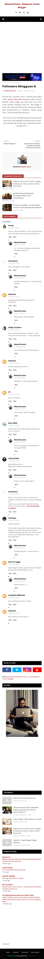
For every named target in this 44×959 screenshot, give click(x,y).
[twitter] (20, 12)
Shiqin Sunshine (14, 327)
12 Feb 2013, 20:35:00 (19, 278)
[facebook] (16, 12)
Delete (14, 237)
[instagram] (24, 12)
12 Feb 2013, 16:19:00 (19, 245)
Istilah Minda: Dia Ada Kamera (24, 798)
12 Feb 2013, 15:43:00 (13, 228)
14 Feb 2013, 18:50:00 (19, 581)
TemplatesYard (11, 956)
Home (4, 82)
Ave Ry (11, 225)
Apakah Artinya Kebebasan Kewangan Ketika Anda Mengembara (23, 195)
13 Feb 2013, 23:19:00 (19, 477)
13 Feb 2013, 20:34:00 (13, 494)
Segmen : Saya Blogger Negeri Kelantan (25, 841)
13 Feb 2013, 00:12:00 (13, 363)
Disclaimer (25, 952)
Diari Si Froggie (14, 562)
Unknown (12, 294)
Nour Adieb (12, 423)
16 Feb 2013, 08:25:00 (13, 613)
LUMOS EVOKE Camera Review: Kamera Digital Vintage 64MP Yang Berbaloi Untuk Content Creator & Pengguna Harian (21, 899)
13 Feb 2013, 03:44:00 (13, 394)
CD (9, 392)
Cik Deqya (12, 518)
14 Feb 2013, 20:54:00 (13, 597)
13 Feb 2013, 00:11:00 (19, 346)
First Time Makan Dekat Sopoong (13, 870)
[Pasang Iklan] (22, 80)
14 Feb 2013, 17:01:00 (13, 564)
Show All (6, 944)
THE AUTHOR (13, 458)
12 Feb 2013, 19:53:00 (13, 296)
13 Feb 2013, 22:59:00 (19, 378)
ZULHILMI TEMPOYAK (16, 595)
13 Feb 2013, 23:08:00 (19, 442)
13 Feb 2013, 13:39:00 (13, 425)
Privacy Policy (35, 952)
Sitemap (15, 952)
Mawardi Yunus (32, 956)
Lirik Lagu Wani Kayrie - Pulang (12, 878)
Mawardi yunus (10, 91)
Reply (10, 237)
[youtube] (28, 12)
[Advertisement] (22, 47)
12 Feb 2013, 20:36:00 (19, 313)
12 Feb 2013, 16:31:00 (13, 263)
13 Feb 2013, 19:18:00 (13, 461)
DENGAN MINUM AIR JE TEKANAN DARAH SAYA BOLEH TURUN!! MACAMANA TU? (25, 810)
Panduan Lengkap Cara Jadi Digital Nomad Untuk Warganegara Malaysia (27, 206)
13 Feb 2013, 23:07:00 (19, 409)
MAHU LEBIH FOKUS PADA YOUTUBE (27, 819)
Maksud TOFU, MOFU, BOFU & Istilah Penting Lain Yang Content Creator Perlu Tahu (27, 183)
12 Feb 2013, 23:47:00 (13, 330)
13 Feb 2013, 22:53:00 (13, 520)
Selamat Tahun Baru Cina (16, 99)
